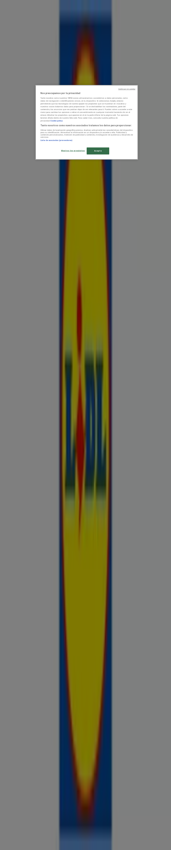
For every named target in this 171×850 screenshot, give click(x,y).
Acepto (98, 151)
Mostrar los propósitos (73, 150)
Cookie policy (56, 121)
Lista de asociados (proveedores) (56, 140)
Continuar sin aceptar (126, 89)
